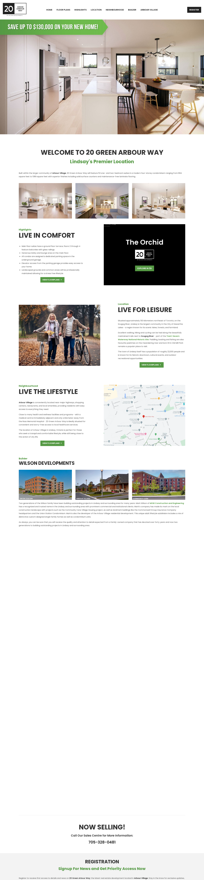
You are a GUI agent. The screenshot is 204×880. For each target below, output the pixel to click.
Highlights (80, 9)
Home (49, 9)
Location (96, 9)
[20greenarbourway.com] (14, 9)
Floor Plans (63, 9)
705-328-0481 (102, 842)
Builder (132, 9)
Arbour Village (149, 9)
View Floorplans (51, 279)
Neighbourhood (115, 9)
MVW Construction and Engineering (167, 503)
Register (194, 9)
